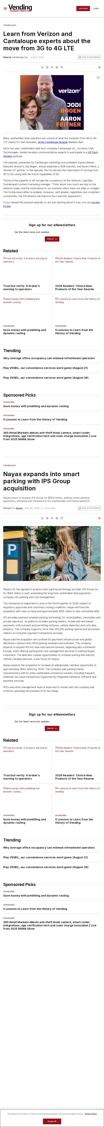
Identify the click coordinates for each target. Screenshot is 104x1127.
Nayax (19, 508)
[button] (5, 9)
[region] (52, 1118)
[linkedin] (47, 67)
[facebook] (42, 67)
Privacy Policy (91, 1114)
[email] (61, 67)
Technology (9, 25)
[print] (99, 67)
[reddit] (57, 67)
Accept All (52, 1121)
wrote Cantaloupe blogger (53, 142)
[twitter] (52, 67)
